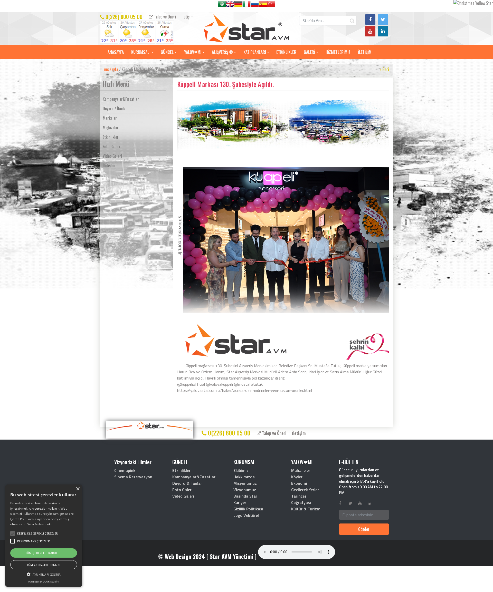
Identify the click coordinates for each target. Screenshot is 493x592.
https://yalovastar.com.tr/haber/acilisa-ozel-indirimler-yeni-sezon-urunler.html (244, 390)
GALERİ (309, 52)
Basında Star (245, 496)
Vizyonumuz (244, 490)
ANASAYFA (116, 52)
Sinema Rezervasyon (133, 477)
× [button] (78, 489)
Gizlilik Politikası (248, 509)
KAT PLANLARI (254, 52)
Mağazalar (111, 127)
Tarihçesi (299, 496)
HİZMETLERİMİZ (338, 52)
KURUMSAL (140, 52)
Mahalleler (300, 470)
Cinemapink (124, 470)
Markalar (110, 118)
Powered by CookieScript (43, 581)
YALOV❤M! (192, 52)
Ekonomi (299, 483)
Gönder (363, 529)
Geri (385, 69)
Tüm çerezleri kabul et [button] (43, 553)
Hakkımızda (244, 477)
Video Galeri (112, 156)
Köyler (296, 477)
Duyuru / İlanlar (115, 108)
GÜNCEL (167, 52)
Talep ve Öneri (164, 17)
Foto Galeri (111, 146)
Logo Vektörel (246, 515)
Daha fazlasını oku (39, 524)
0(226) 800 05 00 (123, 17)
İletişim (188, 17)
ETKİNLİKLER (286, 52)
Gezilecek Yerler (305, 490)
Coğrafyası (301, 502)
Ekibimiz (241, 470)
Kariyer (239, 502)
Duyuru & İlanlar (187, 483)
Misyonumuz (245, 483)
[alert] (43, 535)
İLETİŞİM (365, 52)
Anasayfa (111, 69)
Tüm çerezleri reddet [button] (44, 565)
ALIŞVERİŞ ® (222, 52)
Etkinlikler (111, 137)
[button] (37, 533)
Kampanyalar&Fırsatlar (121, 99)
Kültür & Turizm (305, 509)
